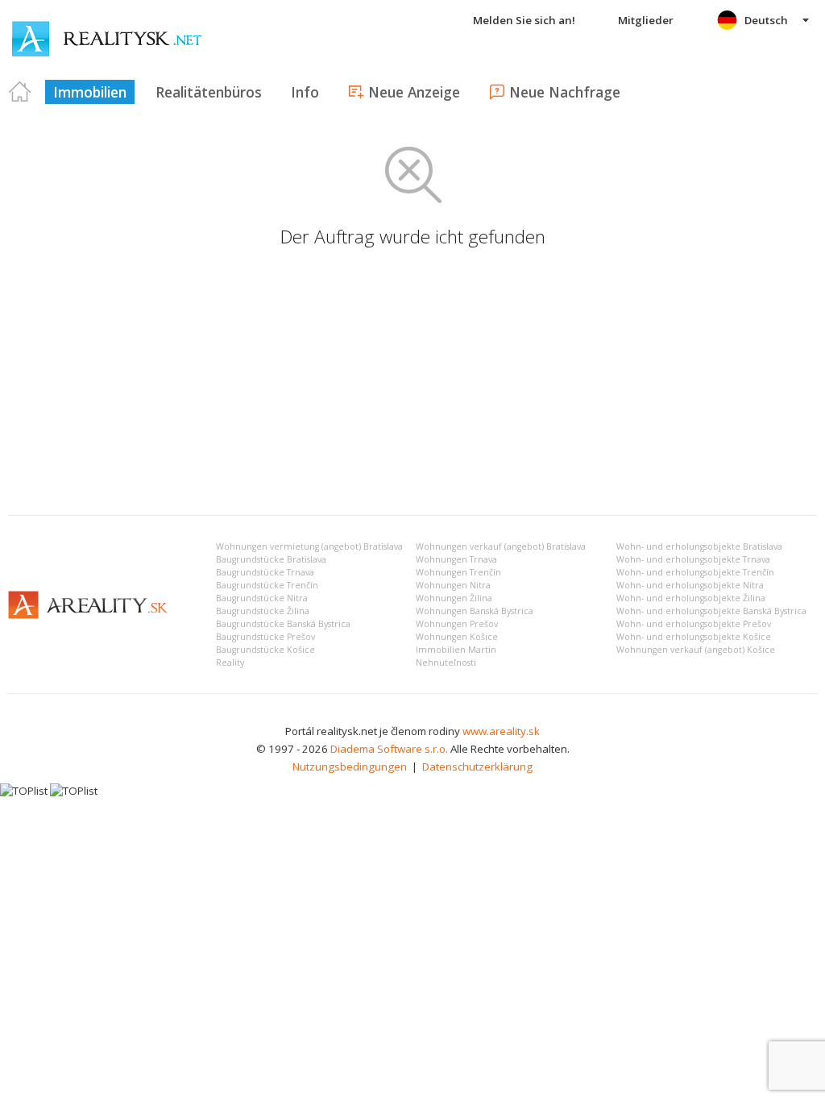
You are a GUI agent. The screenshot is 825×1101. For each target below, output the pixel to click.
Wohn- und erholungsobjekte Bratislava (699, 546)
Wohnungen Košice (457, 636)
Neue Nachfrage (564, 92)
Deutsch (766, 20)
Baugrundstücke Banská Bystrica (283, 623)
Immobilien (89, 92)
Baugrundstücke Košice (265, 649)
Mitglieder (646, 20)
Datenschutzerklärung (477, 766)
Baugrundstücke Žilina (262, 611)
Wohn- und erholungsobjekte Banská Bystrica (711, 611)
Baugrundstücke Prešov (265, 636)
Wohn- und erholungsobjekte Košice (693, 636)
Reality (230, 662)
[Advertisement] (412, 382)
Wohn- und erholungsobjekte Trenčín (695, 572)
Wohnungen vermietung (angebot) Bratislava (309, 546)
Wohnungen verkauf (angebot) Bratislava (501, 546)
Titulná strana (20, 92)
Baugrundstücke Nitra (262, 598)
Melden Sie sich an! (524, 20)
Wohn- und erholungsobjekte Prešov (693, 623)
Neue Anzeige (414, 92)
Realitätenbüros (208, 92)
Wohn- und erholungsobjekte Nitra (690, 585)
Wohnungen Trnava (456, 559)
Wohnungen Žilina (454, 598)
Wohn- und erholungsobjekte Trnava (693, 559)
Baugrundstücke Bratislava (271, 559)
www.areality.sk (501, 731)
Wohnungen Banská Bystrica (474, 611)
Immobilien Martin (456, 649)
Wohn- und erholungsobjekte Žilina (690, 598)
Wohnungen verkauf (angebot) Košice (695, 649)
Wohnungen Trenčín (458, 572)
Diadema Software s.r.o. (389, 749)
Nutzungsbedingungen (349, 766)
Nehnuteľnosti (446, 662)
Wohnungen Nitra (453, 585)
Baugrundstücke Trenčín (267, 585)
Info (305, 92)
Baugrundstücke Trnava (265, 572)
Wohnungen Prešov (457, 623)
